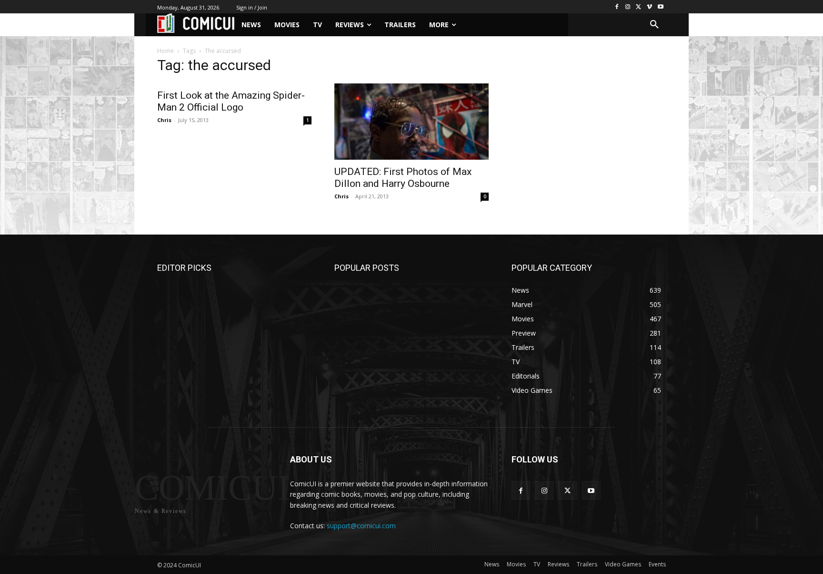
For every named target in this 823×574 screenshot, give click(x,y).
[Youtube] (660, 6)
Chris (164, 119)
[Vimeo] (649, 6)
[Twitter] (638, 6)
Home (165, 51)
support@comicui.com (361, 525)
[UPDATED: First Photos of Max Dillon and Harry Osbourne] (411, 121)
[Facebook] (617, 6)
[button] (654, 24)
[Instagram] (627, 6)
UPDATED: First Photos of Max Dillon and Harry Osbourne (403, 177)
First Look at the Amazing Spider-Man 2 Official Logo (231, 101)
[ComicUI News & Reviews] (196, 23)
